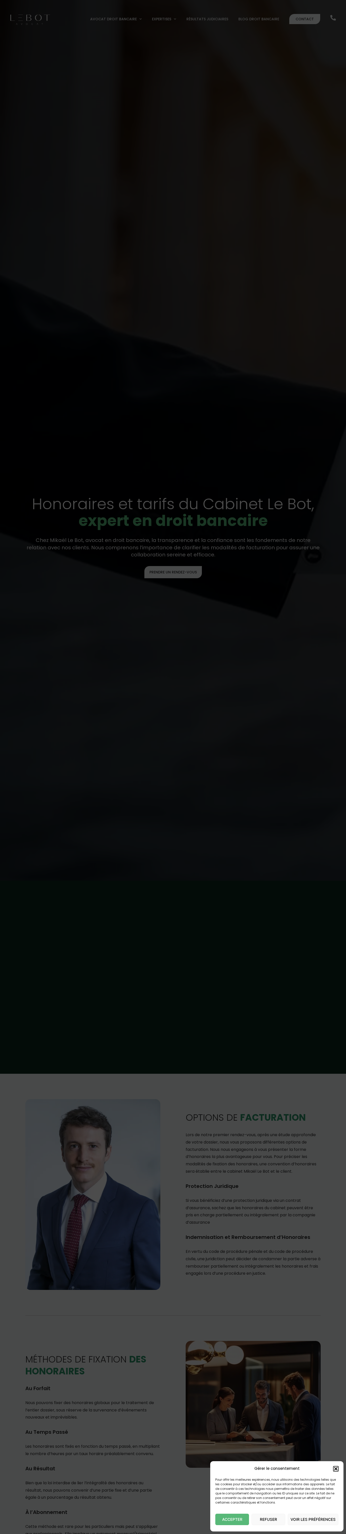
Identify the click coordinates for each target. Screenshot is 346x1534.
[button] (335, 1468)
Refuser (268, 1519)
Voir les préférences (313, 1519)
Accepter (232, 1519)
